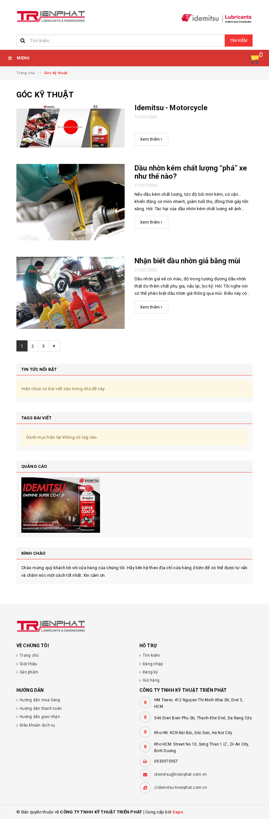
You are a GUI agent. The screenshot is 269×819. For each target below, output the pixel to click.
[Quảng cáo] (134, 505)
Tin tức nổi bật (39, 369)
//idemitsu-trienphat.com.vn (180, 787)
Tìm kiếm (238, 40)
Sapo (177, 811)
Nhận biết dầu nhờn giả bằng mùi (187, 261)
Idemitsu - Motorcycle (171, 108)
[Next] (54, 345)
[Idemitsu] (134, 626)
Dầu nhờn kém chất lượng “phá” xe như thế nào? (190, 172)
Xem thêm (150, 139)
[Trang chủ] (52, 15)
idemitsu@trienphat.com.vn (180, 774)
